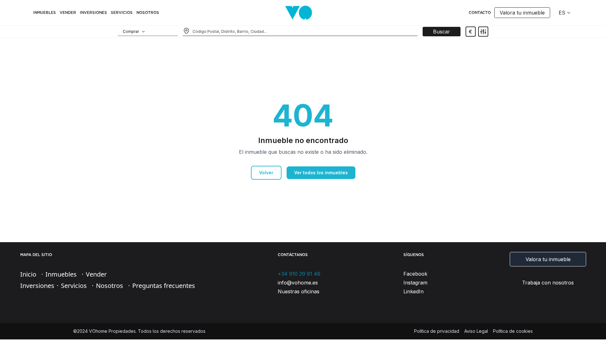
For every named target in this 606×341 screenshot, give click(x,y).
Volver (266, 172)
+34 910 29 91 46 (299, 274)
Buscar (441, 31)
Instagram (415, 282)
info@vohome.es (298, 282)
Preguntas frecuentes (163, 285)
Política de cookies (513, 331)
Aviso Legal (476, 331)
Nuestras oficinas (298, 291)
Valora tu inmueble (522, 12)
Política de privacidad (436, 331)
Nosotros (109, 285)
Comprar (131, 31)
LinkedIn (413, 291)
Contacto (480, 12)
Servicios (122, 12)
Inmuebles (44, 12)
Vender (68, 12)
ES (562, 12)
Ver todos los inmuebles (321, 172)
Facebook (415, 274)
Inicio (28, 274)
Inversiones (93, 12)
